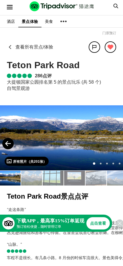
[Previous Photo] (8, 143)
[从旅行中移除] (110, 47)
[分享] (94, 47)
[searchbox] (115, 6)
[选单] (9, 7)
